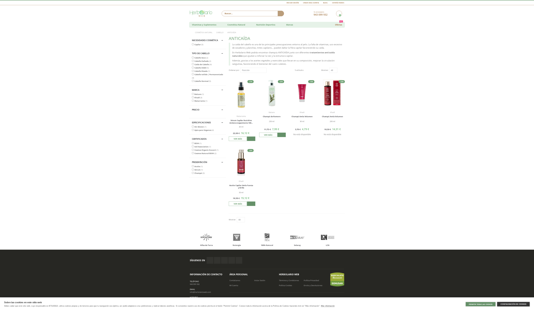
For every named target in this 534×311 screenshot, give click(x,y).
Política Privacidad (311, 280)
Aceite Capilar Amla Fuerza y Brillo (241, 186)
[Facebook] (210, 260)
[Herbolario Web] (201, 13)
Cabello (219, 32)
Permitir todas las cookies (480, 304)
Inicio (190, 32)
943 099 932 (195, 284)
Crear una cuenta (311, 3)
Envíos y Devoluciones (313, 285)
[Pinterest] (231, 260)
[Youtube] (239, 260)
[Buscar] (281, 13)
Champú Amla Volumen (302, 116)
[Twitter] (217, 260)
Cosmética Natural (203, 32)
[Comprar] (251, 139)
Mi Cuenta (233, 285)
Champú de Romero (271, 116)
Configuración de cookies (513, 304)
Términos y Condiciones (289, 280)
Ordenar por (234, 70)
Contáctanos (338, 3)
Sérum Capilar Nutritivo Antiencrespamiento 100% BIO (241, 121)
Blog (325, 3)
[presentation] (188, 238)
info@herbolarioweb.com (200, 292)
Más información (328, 306)
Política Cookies (285, 285)
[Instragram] (224, 260)
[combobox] (253, 13)
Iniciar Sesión (292, 3)
